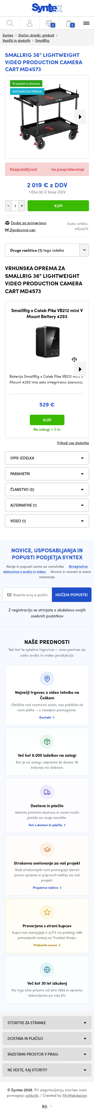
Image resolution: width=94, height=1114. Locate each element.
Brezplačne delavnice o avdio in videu (45, 569)
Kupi (58, 205)
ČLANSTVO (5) (22, 489)
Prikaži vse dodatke (73, 442)
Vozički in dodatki (16, 40)
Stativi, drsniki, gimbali (36, 34)
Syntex (8, 34)
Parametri (20, 473)
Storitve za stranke (27, 1022)
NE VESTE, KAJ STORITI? (27, 1070)
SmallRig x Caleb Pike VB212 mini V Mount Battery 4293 (47, 313)
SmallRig (42, 40)
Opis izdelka (22, 458)
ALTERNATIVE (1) (23, 505)
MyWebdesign (75, 1095)
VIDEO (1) (18, 521)
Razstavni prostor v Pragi (33, 1054)
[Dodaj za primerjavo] (74, 359)
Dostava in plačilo (25, 1038)
